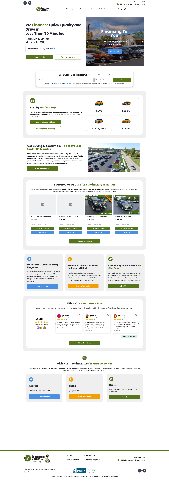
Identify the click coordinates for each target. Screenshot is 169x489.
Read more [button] (88, 330)
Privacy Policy (58, 83)
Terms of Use (67, 83)
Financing (69, 9)
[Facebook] (25, 3)
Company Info (123, 9)
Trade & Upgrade (86, 9)
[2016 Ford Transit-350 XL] (70, 215)
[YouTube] (29, 3)
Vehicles (69, 455)
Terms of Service (72, 459)
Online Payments (105, 9)
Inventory (56, 9)
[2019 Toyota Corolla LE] (126, 215)
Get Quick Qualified (42, 229)
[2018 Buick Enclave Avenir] (98, 215)
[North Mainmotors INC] (42, 9)
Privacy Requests (93, 459)
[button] (88, 42)
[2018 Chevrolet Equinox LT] (42, 215)
